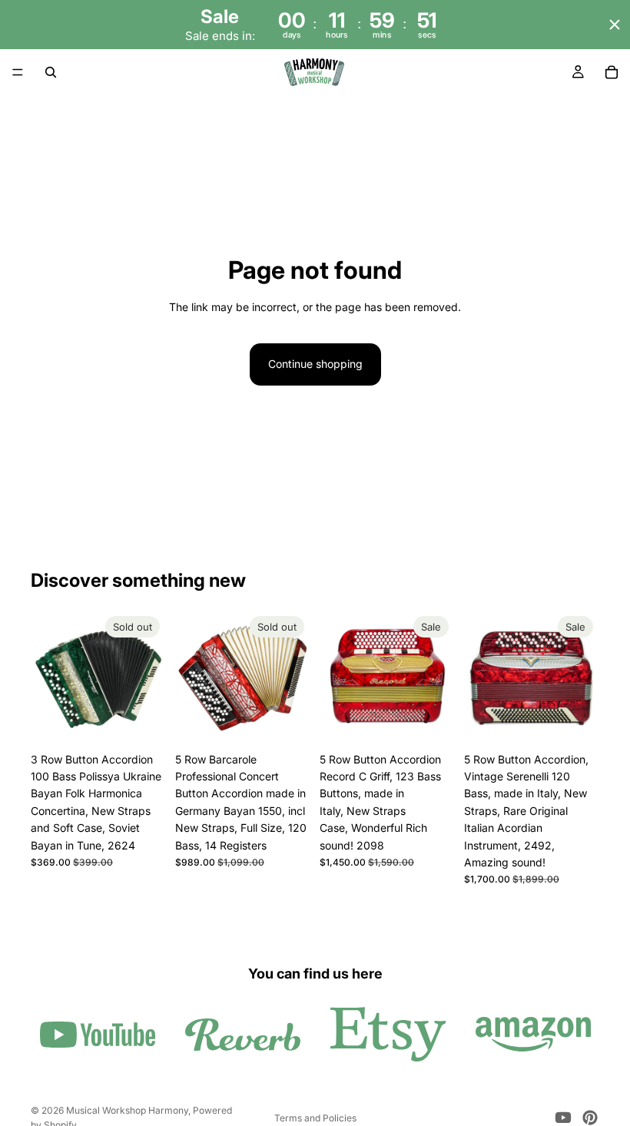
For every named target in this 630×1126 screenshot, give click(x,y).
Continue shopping (315, 363)
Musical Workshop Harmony (127, 1110)
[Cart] (611, 72)
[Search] (51, 72)
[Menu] (17, 73)
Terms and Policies (315, 1118)
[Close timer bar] (614, 24)
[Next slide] (149, 677)
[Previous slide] (48, 677)
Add (444, 720)
